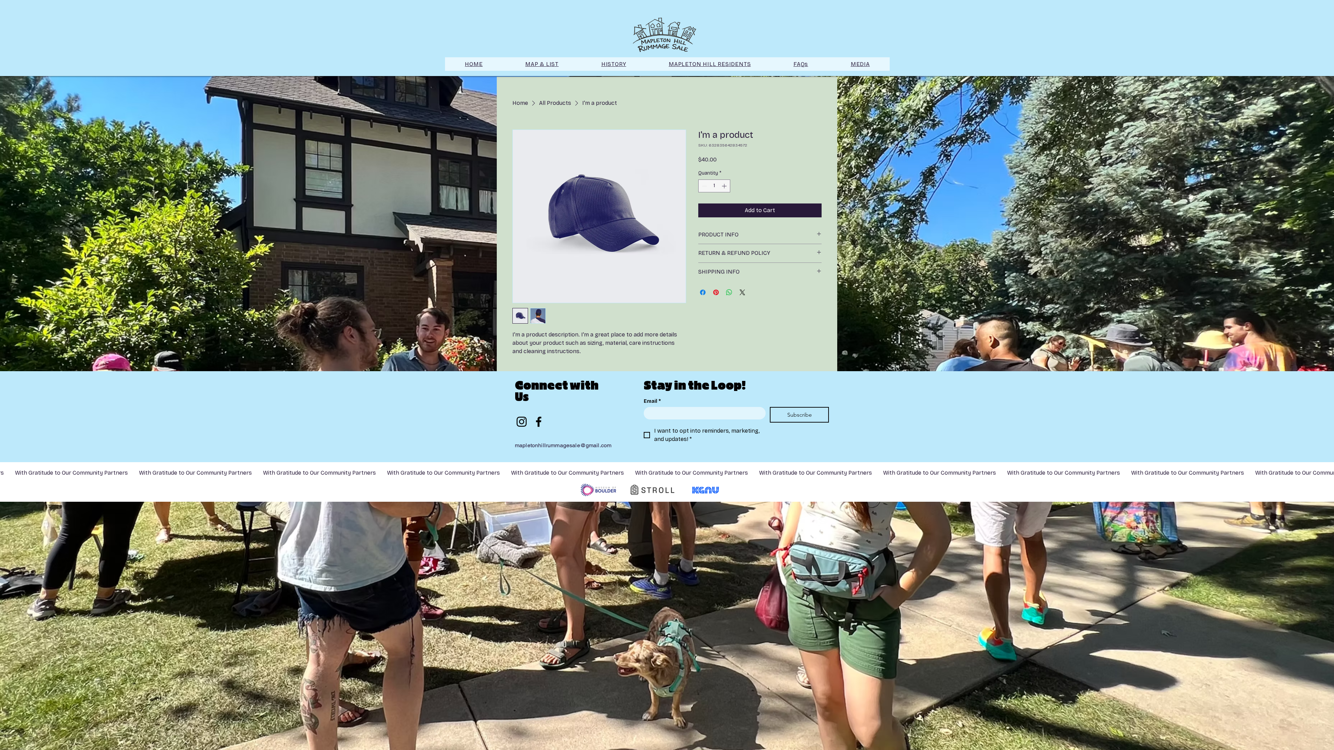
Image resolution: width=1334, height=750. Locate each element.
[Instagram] (521, 421)
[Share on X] (742, 292)
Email (652, 401)
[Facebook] (538, 421)
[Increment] (724, 186)
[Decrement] (703, 186)
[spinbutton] (714, 186)
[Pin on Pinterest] (716, 292)
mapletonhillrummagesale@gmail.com (563, 445)
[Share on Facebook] (703, 292)
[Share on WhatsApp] (729, 292)
